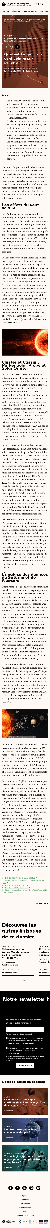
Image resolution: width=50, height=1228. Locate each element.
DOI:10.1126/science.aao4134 (16, 888)
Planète (5, 11)
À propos (25, 1196)
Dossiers (12, 19)
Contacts (25, 1211)
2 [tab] (26, 980)
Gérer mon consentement (25, 1215)
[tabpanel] (20, 960)
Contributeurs (25, 1203)
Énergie (16, 11)
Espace (18, 19)
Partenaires (25, 1199)
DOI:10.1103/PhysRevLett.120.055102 (20, 878)
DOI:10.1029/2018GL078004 (16, 885)
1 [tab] (24, 980)
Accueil (6, 19)
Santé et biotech (30, 11)
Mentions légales (25, 1207)
